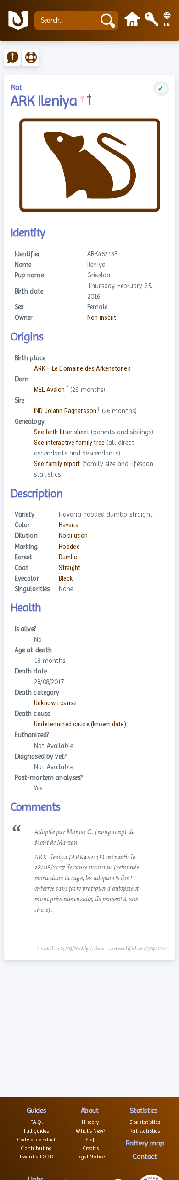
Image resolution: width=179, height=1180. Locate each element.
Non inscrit (102, 318)
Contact (145, 1156)
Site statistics (144, 1122)
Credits (91, 1148)
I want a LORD (36, 1156)
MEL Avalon (49, 390)
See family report (57, 464)
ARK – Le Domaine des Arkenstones (82, 369)
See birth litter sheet (61, 432)
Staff (90, 1139)
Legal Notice (90, 1156)
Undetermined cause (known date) (80, 724)
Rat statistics (144, 1131)
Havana (68, 525)
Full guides (36, 1131)
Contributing (36, 1148)
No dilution (73, 536)
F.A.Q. (36, 1122)
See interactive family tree (69, 443)
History (90, 1122)
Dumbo (68, 557)
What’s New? (90, 1131)
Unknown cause (55, 703)
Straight (69, 568)
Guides (36, 1110)
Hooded (69, 547)
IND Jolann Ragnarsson (65, 411)
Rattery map (144, 1143)
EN (167, 25)
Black (66, 578)
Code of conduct (36, 1139)
